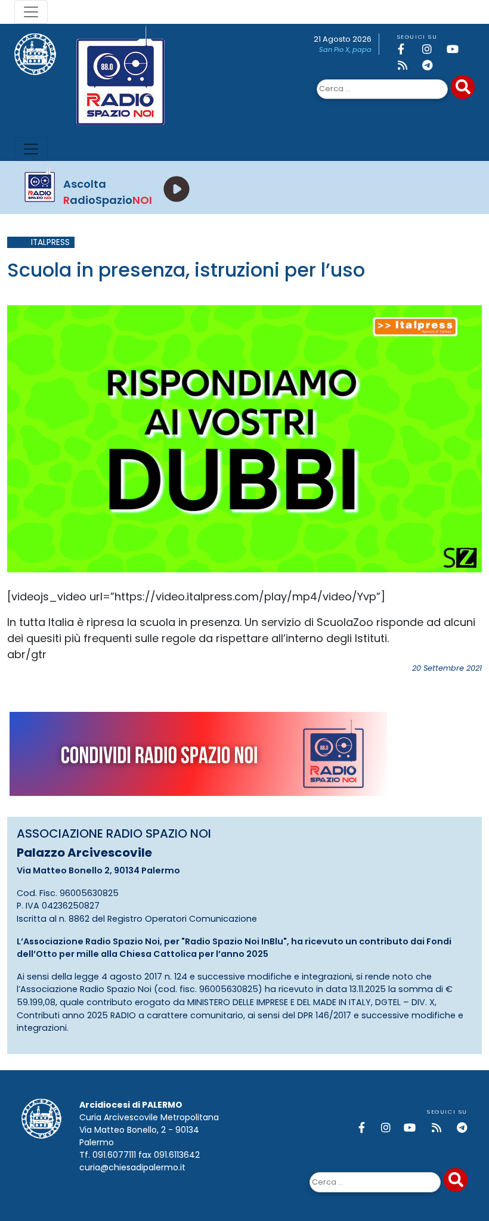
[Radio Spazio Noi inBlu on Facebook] (408, 49)
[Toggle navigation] (31, 12)
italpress (50, 242)
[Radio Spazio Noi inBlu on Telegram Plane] (432, 65)
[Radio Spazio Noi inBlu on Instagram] (432, 49)
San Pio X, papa (345, 49)
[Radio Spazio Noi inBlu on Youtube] (457, 49)
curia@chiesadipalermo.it (132, 1167)
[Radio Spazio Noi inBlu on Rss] (408, 65)
